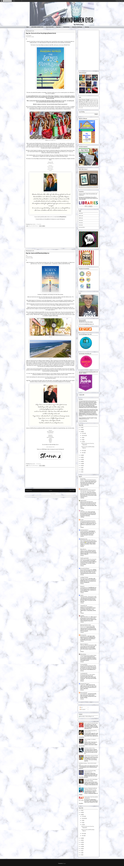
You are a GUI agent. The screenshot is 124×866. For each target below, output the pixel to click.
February (83, 450)
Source (50, 358)
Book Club (84, 106)
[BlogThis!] (40, 226)
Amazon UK (50, 162)
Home (27, 27)
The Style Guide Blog (83, 664)
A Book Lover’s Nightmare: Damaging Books (87, 645)
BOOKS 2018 (81, 215)
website (51, 216)
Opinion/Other (88, 104)
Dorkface (81, 510)
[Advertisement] (50, 238)
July (82, 437)
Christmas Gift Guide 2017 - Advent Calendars (87, 674)
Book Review (35, 465)
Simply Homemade (83, 500)
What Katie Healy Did (83, 692)
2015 (81, 463)
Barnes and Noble (50, 437)
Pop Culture (94, 101)
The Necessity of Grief (84, 550)
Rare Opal (81, 519)
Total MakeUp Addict (83, 673)
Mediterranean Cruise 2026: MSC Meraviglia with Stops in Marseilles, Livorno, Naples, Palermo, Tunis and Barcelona (87, 491)
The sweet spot (83, 684)
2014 (81, 465)
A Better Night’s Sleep (84, 511)
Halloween (95, 105)
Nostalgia (80, 103)
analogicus (49, 140)
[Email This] (39, 226)
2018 (81, 457)
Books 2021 (81, 213)
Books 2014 (81, 225)
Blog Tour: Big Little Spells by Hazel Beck (91, 723)
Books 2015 (81, 222)
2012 (81, 469)
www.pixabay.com (86, 418)
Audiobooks (93, 104)
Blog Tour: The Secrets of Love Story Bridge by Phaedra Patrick (41, 33)
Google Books (50, 432)
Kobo (50, 442)
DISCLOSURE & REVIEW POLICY (37, 27)
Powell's (50, 170)
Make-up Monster (83, 549)
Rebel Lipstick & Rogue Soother (85, 624)
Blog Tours (58, 27)
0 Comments (38, 224)
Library (83, 105)
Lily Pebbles (82, 615)
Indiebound (50, 436)
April (83, 441)
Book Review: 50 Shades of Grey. (89, 748)
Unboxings (87, 27)
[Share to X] (42, 226)
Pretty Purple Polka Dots (84, 530)
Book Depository (50, 163)
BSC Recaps (86, 103)
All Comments (83, 709)
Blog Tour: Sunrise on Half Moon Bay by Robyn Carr (37, 253)
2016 (81, 461)
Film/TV (80, 106)
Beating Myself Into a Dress (84, 683)
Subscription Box (93, 103)
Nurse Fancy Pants (83, 635)
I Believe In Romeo (83, 654)
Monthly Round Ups (94, 100)
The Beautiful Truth (83, 605)
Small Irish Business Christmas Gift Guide (91, 755)
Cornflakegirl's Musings (84, 577)
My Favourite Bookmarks (84, 531)
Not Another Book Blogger (84, 568)
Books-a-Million (50, 169)
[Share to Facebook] (43, 226)
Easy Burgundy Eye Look (84, 587)
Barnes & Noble (50, 166)
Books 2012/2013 (82, 227)
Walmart (50, 439)
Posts (82, 707)
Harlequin (50, 165)
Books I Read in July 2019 (84, 578)
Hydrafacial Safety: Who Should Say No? (86, 501)
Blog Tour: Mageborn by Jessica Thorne (86, 569)
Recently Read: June (83, 636)
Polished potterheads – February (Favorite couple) (88, 596)
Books (89, 101)
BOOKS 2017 (81, 218)
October (83, 433)
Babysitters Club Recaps (77, 27)
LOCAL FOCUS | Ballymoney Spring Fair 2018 (87, 665)
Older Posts (72, 490)
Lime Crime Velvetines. (84, 693)
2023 (81, 427)
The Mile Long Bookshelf (84, 558)
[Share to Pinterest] (44, 226)
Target (50, 438)
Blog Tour (30, 465)
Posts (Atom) (53, 493)
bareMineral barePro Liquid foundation (86, 606)
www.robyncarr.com (50, 446)
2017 (81, 459)
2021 (81, 429)
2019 (81, 455)
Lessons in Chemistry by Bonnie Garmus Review (87, 520)
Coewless (81, 595)
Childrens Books (89, 105)
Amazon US (50, 168)
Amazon (50, 430)
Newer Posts (29, 490)
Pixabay (54, 140)
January (83, 452)
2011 (81, 471)
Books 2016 (81, 220)
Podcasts (93, 106)
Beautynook (82, 586)
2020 (81, 431)
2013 (81, 467)
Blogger (64, 863)
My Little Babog (82, 478)
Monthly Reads (66, 27)
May (82, 439)
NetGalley (89, 106)
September (84, 435)
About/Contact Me (49, 27)
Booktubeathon (81, 104)
